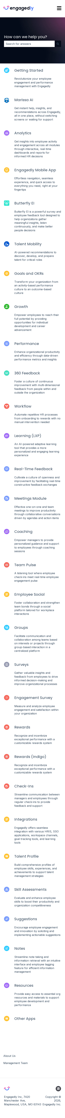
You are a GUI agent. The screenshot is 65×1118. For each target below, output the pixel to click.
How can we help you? (25, 36)
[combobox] (29, 44)
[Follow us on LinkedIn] (58, 1088)
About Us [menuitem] (9, 1056)
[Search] (58, 44)
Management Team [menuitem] (15, 1063)
